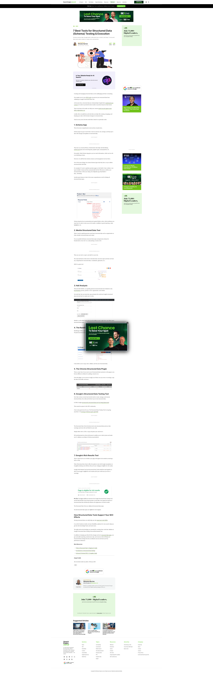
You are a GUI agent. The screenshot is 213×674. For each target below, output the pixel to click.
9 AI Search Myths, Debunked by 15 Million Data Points (130, 167)
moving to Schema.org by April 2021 (89, 411)
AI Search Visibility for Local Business (130, 187)
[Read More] (132, 158)
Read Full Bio (78, 586)
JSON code (88, 97)
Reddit (97, 658)
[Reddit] (69, 659)
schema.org (77, 149)
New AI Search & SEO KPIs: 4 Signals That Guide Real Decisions (131, 109)
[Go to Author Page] (75, 44)
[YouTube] (69, 657)
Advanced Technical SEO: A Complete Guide (86, 553)
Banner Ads (126, 648)
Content (83, 650)
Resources (106, 2)
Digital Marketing (98, 2)
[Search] (148, 2)
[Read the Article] (79, 626)
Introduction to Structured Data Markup (85, 550)
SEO (86, 2)
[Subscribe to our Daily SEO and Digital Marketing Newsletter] (146, 2)
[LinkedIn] (67, 657)
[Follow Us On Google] (94, 571)
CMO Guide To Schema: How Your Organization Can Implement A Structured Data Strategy (79, 632)
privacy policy (99, 613)
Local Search (98, 646)
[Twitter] (74, 657)
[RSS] (72, 659)
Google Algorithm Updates (115, 654)
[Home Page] (69, 2)
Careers (139, 650)
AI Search (81, 2)
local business (77, 290)
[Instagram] (67, 659)
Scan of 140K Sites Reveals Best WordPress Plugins (94, 632)
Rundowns (112, 646)
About (139, 646)
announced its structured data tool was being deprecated (95, 402)
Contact (139, 648)
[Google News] (64, 657)
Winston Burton (83, 44)
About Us (119, 2)
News (83, 644)
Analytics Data (98, 656)
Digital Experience (85, 654)
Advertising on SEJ (127, 644)
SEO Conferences (113, 656)
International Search (100, 650)
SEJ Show (112, 652)
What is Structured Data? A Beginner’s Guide (86, 548)
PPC (97, 654)
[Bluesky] (64, 659)
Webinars (112, 2)
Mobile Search (98, 648)
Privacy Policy (140, 652)
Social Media (84, 652)
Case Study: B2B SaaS (128, 646)
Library (111, 648)
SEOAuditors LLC (94, 583)
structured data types (106, 535)
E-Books (111, 650)
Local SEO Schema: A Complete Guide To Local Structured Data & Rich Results (109, 632)
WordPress (84, 656)
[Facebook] (72, 657)
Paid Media (91, 2)
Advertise (124, 2)
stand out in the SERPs (102, 520)
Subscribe (140, 644)
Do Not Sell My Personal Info (143, 654)
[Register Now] (132, 100)
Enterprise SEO (99, 652)
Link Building (98, 644)
